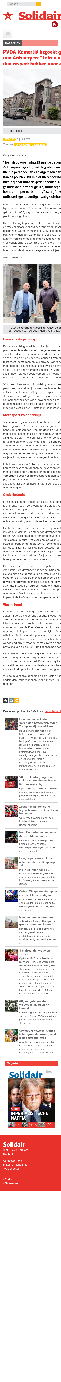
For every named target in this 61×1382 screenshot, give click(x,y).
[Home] (16, 1146)
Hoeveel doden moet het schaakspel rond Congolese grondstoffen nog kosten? (37, 921)
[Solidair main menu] (7, 33)
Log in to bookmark (5, 700)
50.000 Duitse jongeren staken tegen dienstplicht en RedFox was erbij (38, 780)
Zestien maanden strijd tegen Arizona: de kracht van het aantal (38, 810)
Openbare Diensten (30, 144)
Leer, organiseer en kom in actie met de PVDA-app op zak (37, 862)
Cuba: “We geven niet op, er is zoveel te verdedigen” (38, 893)
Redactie (10, 1179)
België (9, 139)
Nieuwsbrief (12, 1183)
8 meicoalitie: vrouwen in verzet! (36, 952)
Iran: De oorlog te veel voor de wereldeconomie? (37, 834)
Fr (54, 25)
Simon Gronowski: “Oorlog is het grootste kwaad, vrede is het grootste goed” (38, 1034)
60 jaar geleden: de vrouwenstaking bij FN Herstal (34, 1005)
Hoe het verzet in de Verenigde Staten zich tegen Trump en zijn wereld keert (38, 723)
